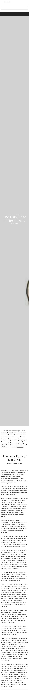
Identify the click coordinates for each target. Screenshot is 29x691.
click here (20, 447)
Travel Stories (10, 214)
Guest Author (15, 223)
